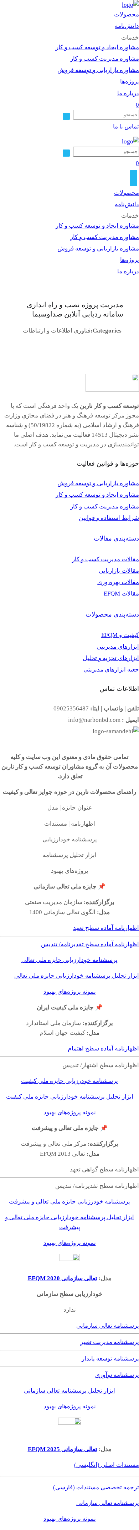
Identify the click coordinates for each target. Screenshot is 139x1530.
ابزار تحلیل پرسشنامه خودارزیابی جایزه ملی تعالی (76, 975)
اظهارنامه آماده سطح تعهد (106, 927)
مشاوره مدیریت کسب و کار (104, 58)
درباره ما (128, 93)
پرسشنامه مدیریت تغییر (109, 1342)
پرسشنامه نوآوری (117, 1375)
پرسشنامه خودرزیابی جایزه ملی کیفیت (69, 1081)
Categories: (106, 330)
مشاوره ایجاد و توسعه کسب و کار (97, 47)
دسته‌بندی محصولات (112, 614)
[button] (126, 126)
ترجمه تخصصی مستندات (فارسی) (96, 1487)
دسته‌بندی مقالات (116, 538)
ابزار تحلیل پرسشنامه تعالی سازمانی (69, 1390)
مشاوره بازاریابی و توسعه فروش (98, 70)
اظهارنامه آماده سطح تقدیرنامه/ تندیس (90, 944)
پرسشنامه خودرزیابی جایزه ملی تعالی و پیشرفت (69, 1201)
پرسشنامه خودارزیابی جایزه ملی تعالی (69, 960)
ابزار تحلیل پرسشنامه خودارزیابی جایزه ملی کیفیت (69, 1096)
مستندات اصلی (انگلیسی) (106, 1464)
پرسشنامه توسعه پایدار (110, 1358)
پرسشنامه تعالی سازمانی (107, 1325)
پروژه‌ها (129, 81)
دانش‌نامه (127, 25)
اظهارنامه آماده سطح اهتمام (103, 1048)
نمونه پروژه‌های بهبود (69, 991)
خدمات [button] (130, 37)
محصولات (126, 14)
